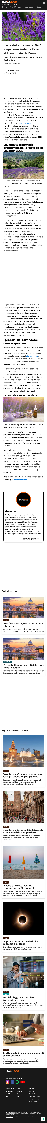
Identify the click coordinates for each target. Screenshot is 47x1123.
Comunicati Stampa (34, 1096)
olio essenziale (32, 356)
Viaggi (7, 1096)
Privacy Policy (33, 1101)
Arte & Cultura (15, 7)
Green (39, 7)
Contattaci (32, 1094)
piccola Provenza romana (27, 123)
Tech (18, 1096)
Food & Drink (29, 7)
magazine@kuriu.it (9, 1117)
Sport (18, 1094)
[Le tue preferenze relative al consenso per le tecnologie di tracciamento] (43, 1119)
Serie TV (19, 1091)
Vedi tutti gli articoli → (32, 539)
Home (4, 7)
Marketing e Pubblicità (35, 1099)
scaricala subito (20, 479)
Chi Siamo (32, 1088)
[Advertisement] (23, 85)
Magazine (31, 1091)
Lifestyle (8, 1094)
